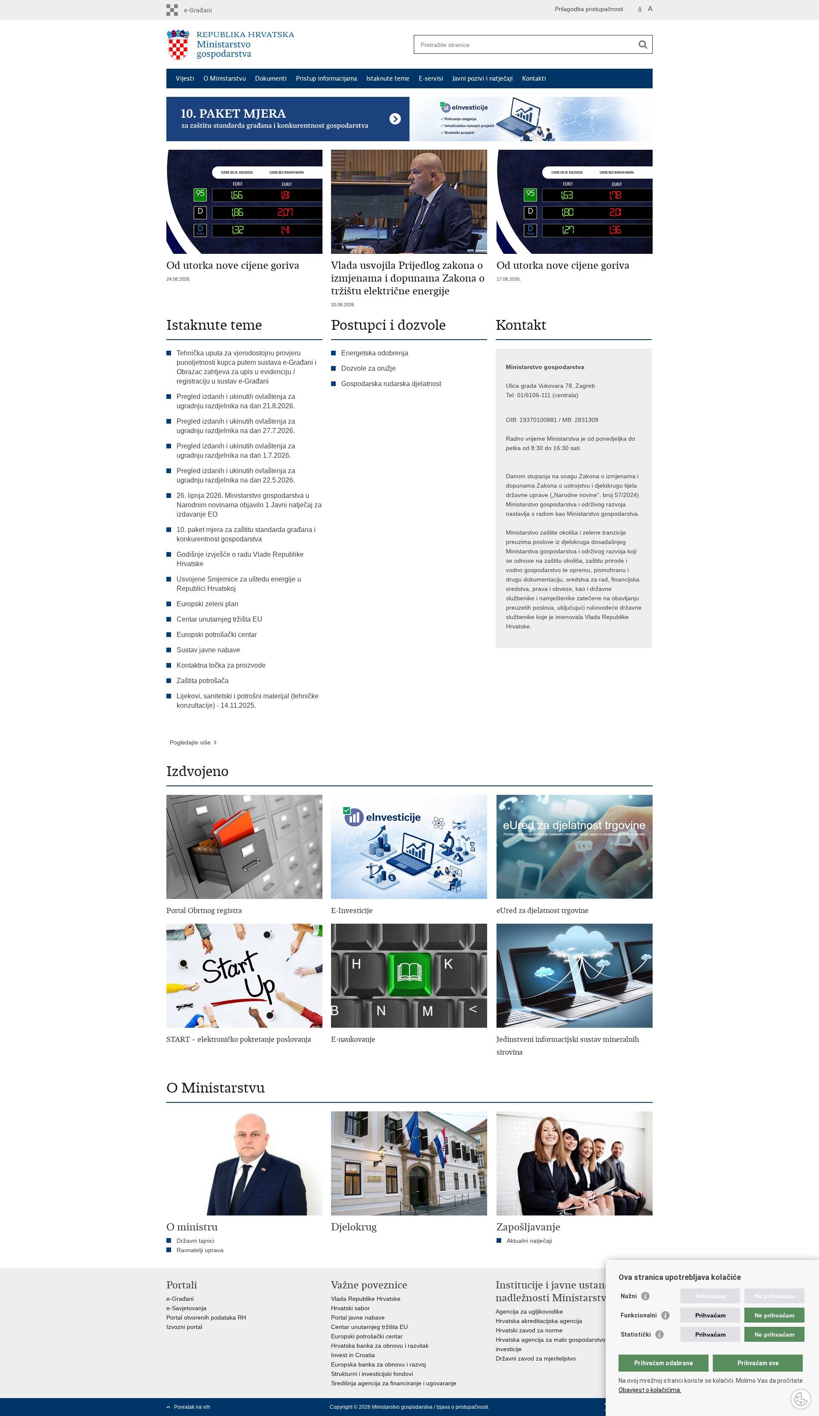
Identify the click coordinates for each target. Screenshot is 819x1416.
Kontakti (534, 78)
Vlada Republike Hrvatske (366, 1298)
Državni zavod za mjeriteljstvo (536, 1358)
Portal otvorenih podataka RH (206, 1317)
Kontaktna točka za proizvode (221, 665)
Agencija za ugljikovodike (529, 1311)
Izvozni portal (184, 1326)
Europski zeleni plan (207, 604)
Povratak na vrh (192, 1407)
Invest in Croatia (353, 1355)
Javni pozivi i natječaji (483, 78)
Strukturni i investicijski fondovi (372, 1373)
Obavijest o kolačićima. (650, 1390)
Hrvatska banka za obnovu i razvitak (380, 1345)
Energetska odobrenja (374, 353)
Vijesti (185, 78)
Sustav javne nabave (208, 650)
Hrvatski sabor (350, 1308)
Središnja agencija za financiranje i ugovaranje (393, 1383)
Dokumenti (271, 78)
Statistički (636, 1334)
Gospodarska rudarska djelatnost (391, 383)
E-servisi (431, 78)
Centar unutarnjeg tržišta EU (219, 619)
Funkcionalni (639, 1315)
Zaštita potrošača (203, 680)
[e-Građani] (202, 10)
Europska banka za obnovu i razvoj (378, 1364)
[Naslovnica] (288, 44)
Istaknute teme (388, 78)
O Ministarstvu (224, 78)
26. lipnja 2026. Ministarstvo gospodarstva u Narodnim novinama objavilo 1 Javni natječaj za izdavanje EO (249, 505)
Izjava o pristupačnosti (462, 1407)
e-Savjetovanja (186, 1308)
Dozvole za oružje (368, 368)
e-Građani (180, 1298)
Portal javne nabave (358, 1317)
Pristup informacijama (326, 78)
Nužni (629, 1296)
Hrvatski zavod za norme (529, 1330)
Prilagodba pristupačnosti (589, 9)
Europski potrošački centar (217, 634)
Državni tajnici (195, 1240)
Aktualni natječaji (529, 1240)
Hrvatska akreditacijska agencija (539, 1320)
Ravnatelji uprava (200, 1250)
